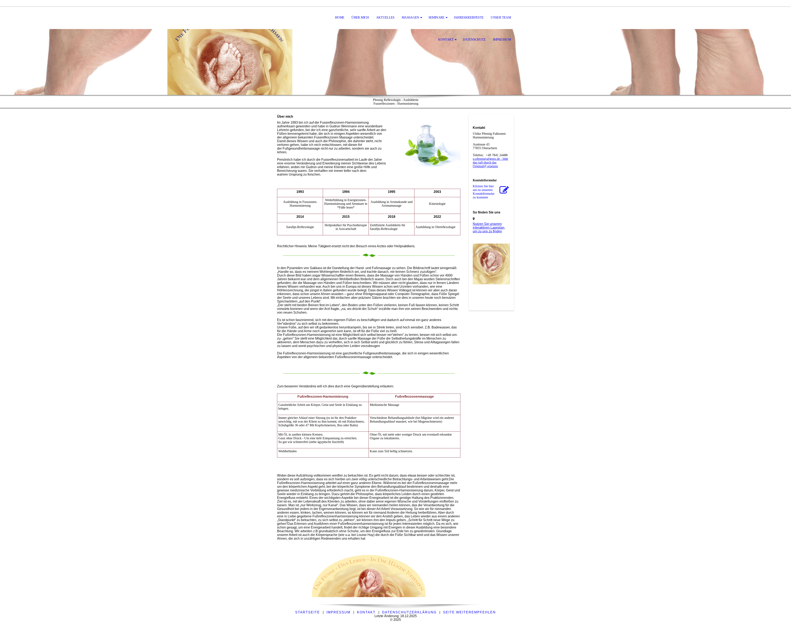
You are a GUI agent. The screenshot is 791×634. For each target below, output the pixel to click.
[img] (297, 17)
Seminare (436, 17)
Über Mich (360, 17)
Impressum (502, 39)
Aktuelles (385, 17)
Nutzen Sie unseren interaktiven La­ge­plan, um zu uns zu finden (489, 227)
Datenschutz (474, 39)
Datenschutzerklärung (409, 612)
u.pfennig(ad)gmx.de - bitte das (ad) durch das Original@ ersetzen (490, 162)
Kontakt (446, 39)
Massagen (410, 17)
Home (339, 17)
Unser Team (501, 17)
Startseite (307, 612)
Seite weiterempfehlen (469, 612)
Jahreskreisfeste (469, 17)
